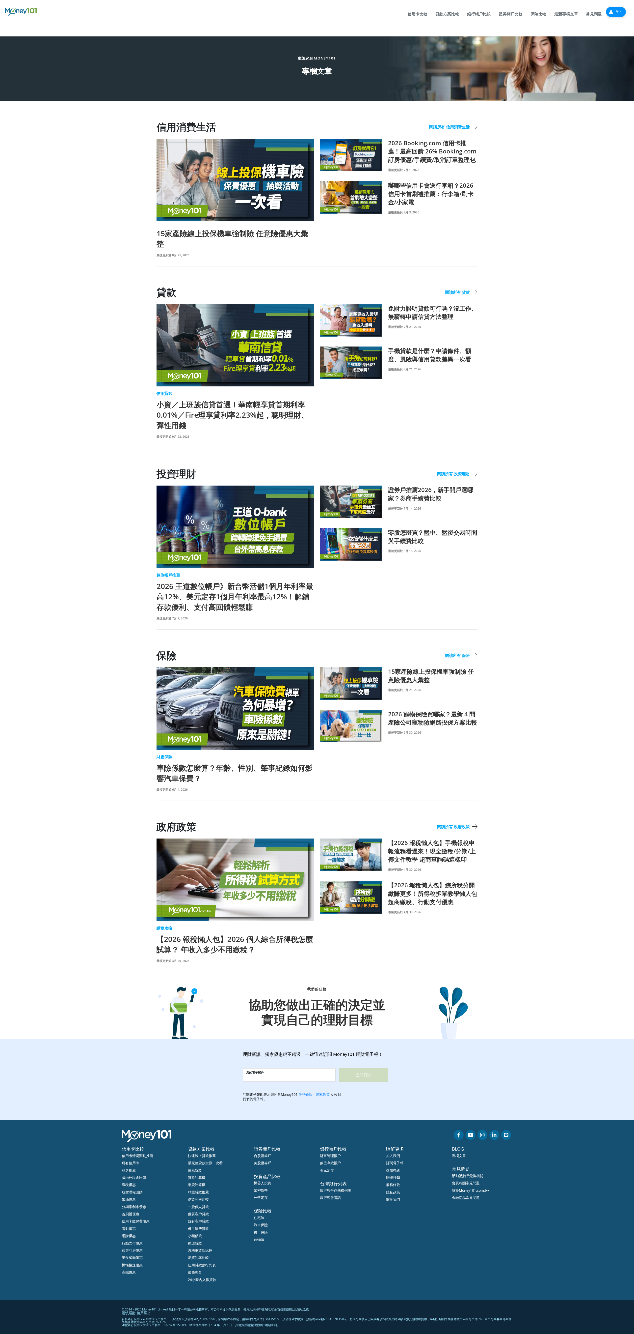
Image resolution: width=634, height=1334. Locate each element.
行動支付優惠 (132, 1243)
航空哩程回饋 (132, 1192)
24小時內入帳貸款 (202, 1279)
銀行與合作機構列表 (335, 1190)
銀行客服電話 (330, 1197)
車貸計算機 (196, 1184)
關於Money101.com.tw (470, 1190)
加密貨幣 (261, 1190)
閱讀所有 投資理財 (453, 473)
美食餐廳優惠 (132, 1257)
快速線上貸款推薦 (202, 1155)
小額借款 (195, 1235)
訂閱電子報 (394, 1162)
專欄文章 (459, 1155)
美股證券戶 (262, 1162)
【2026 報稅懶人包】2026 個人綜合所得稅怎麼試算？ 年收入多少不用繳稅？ (235, 944)
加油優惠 (129, 1199)
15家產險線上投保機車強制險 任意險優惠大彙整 (232, 238)
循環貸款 (195, 1243)
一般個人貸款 (198, 1206)
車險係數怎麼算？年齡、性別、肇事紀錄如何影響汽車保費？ (235, 773)
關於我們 (393, 1199)
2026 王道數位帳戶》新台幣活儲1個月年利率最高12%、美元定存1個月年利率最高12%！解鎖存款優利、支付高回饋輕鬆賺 (235, 596)
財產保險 (164, 756)
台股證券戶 (262, 1155)
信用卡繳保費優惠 (136, 1221)
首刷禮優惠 (130, 1214)
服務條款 (393, 1184)
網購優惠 (129, 1235)
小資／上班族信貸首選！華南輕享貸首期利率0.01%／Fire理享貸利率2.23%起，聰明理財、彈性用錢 (233, 414)
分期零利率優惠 (134, 1206)
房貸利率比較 (198, 1257)
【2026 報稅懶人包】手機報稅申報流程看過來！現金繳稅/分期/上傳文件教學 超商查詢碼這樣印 (432, 851)
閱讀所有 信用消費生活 (449, 127)
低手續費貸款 (198, 1228)
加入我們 (393, 1155)
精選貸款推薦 (198, 1192)
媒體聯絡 (393, 1170)
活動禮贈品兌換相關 (467, 1175)
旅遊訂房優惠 (132, 1250)
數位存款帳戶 (330, 1162)
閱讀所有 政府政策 (453, 826)
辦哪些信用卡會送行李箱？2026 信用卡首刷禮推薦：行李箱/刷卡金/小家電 (431, 193)
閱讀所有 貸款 (457, 292)
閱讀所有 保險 (457, 655)
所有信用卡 (130, 1162)
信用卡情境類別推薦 (137, 1155)
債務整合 (195, 1272)
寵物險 (259, 1239)
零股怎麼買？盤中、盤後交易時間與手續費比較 (432, 536)
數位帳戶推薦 (168, 575)
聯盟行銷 (393, 1177)
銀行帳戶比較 (479, 14)
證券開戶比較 (511, 14)
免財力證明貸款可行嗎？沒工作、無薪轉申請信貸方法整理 (432, 312)
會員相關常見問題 (466, 1183)
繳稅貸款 (195, 1170)
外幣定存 (261, 1197)
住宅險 (259, 1217)
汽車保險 (261, 1224)
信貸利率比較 (198, 1199)
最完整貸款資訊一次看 (205, 1162)
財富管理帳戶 (330, 1155)
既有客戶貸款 (198, 1221)
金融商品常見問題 (466, 1197)
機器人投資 (262, 1183)
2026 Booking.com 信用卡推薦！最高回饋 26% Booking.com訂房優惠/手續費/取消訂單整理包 (432, 151)
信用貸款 (164, 393)
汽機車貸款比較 (200, 1250)
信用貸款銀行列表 (202, 1265)
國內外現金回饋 (134, 1177)
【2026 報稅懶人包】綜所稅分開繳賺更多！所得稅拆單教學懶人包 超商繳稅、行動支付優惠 (432, 893)
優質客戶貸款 (198, 1214)
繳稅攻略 (164, 928)
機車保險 (261, 1232)
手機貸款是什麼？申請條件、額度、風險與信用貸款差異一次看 (429, 355)
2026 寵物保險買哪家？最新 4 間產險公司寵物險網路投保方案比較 (432, 718)
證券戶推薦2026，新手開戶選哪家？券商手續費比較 (430, 494)
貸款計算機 (196, 1177)
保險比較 (538, 14)
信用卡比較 (417, 14)
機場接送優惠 (132, 1265)
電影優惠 (129, 1228)
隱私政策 (393, 1192)
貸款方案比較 (447, 14)
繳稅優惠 (129, 1184)
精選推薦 (129, 1170)
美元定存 (327, 1170)
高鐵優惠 (129, 1272)
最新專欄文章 (566, 14)
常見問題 (594, 14)
